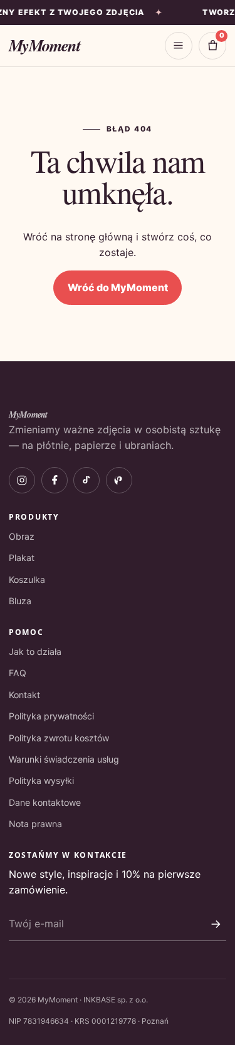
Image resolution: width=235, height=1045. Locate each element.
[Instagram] (22, 480)
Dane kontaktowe (45, 802)
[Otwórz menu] (178, 45)
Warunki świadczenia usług (64, 759)
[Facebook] (54, 480)
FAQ (17, 672)
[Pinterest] (119, 480)
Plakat (21, 557)
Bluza (20, 600)
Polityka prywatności (51, 716)
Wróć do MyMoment (118, 287)
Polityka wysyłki (41, 780)
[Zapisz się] (215, 924)
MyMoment (44, 45)
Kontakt (24, 694)
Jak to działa (35, 651)
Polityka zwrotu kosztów (59, 738)
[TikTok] (86, 480)
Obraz (21, 536)
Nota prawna (35, 823)
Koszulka (27, 579)
